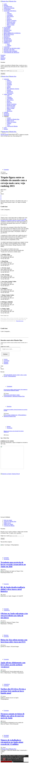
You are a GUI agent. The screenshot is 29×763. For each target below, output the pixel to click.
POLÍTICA (6, 37)
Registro (6, 5)
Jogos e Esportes (11, 23)
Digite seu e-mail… (5, 346)
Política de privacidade (6, 761)
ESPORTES (7, 29)
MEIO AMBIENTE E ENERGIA (12, 33)
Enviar (2, 538)
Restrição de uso (19, 321)
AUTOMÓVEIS (8, 6)
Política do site (10, 120)
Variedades (9, 386)
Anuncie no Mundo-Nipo (13, 119)
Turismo (9, 26)
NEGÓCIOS (7, 35)
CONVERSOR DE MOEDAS (11, 52)
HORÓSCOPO (7, 30)
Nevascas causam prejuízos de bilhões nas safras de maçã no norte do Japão (12, 716)
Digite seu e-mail (5, 70)
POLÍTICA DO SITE (9, 49)
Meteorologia (10, 93)
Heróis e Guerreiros (11, 20)
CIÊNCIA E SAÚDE (9, 8)
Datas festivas (10, 16)
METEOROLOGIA (9, 34)
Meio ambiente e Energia (13, 88)
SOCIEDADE (7, 38)
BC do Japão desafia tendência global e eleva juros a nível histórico (13, 589)
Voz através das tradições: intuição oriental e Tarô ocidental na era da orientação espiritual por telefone (15, 390)
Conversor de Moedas (12, 126)
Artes (8, 12)
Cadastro (9, 45)
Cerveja (6, 359)
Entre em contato (8, 520)
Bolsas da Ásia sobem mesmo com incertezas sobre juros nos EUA (14, 641)
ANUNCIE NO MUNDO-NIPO (12, 48)
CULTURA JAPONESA (10, 10)
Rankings (6, 363)
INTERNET (7, 31)
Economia (9, 81)
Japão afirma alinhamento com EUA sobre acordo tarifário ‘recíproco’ (13, 665)
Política (8, 80)
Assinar (3, 73)
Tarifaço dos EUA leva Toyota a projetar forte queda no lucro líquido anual (13, 691)
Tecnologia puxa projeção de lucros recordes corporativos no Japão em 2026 (13, 564)
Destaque (6, 362)
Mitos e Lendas (10, 24)
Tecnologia (9, 428)
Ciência (9, 86)
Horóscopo (9, 111)
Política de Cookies (11, 122)
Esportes (9, 90)
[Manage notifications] (4, 759)
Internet (9, 87)
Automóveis (10, 91)
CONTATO (7, 47)
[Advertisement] (14, 152)
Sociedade (9, 84)
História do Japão (11, 22)
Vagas (8, 44)
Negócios (9, 83)
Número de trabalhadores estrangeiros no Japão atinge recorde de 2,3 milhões (12, 742)
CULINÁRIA (7, 9)
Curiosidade (10, 15)
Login (5, 4)
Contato (9, 118)
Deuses (8, 17)
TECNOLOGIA (8, 40)
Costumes (9, 13)
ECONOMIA (7, 27)
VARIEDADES (8, 41)
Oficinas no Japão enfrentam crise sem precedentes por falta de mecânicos (14, 615)
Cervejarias (6, 360)
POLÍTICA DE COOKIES (10, 51)
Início (2, 134)
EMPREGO (7, 42)
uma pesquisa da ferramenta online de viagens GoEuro (13, 219)
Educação (9, 19)
